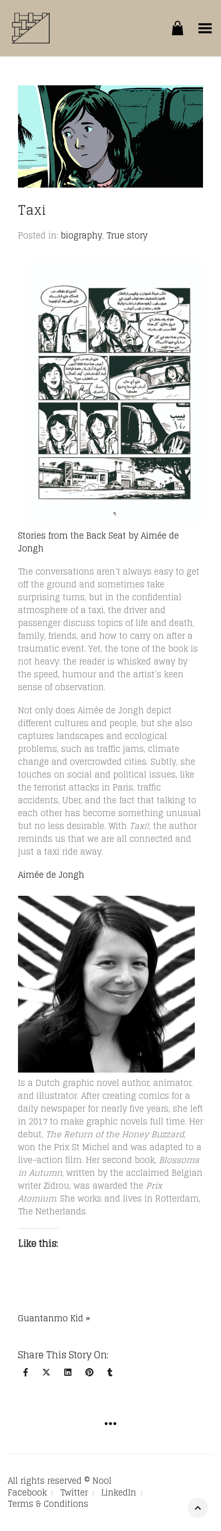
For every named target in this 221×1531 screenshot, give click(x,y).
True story (127, 235)
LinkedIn (118, 1492)
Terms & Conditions (48, 1504)
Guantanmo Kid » (54, 1318)
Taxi (32, 210)
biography (81, 235)
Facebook (27, 1492)
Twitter (74, 1492)
